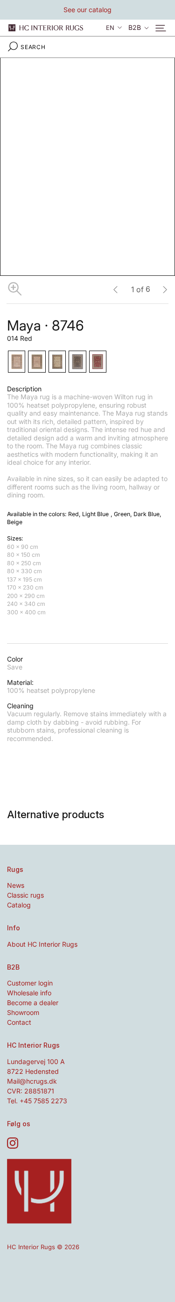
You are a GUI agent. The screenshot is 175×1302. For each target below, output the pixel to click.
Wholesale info (29, 993)
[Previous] (115, 289)
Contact (19, 1022)
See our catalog (87, 10)
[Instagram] (12, 1143)
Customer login (30, 983)
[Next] (164, 289)
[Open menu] (161, 27)
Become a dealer (32, 1003)
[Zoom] (15, 290)
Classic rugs (25, 895)
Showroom (23, 1012)
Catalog (19, 905)
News (15, 885)
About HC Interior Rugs (42, 944)
